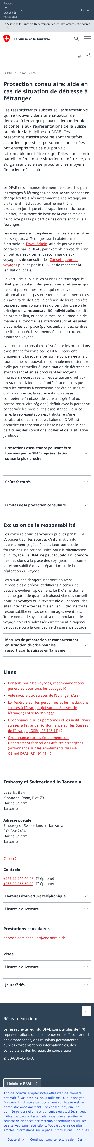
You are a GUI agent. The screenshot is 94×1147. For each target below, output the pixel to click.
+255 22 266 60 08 (18, 878)
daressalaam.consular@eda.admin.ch (34, 937)
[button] (86, 1011)
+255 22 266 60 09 (18, 883)
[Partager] (88, 55)
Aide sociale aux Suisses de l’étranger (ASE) (44, 695)
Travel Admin (36, 243)
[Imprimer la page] (79, 55)
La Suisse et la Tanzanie (32, 39)
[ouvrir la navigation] (87, 38)
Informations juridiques (71, 1130)
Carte (7, 858)
